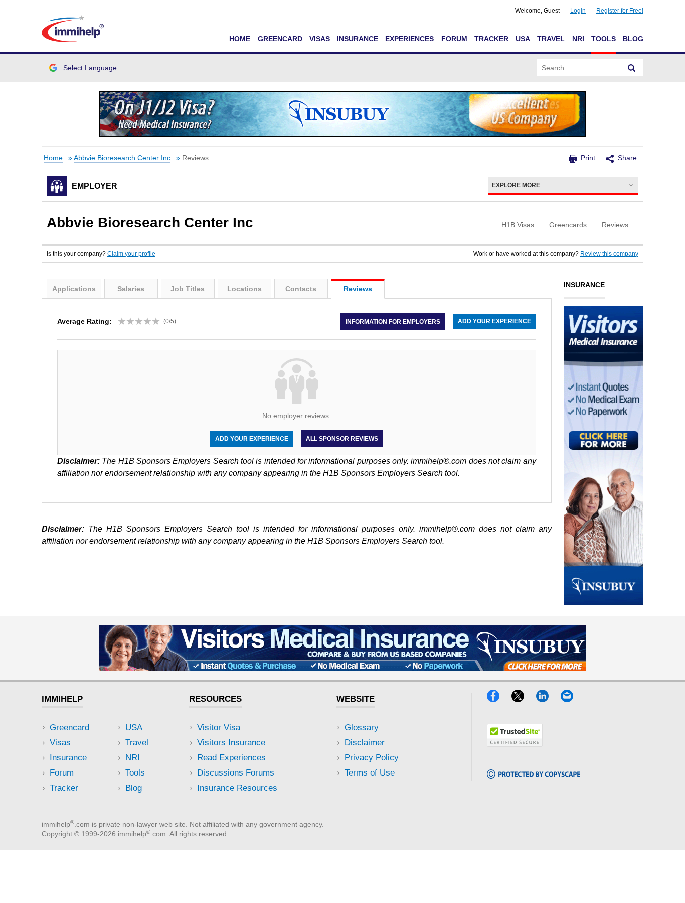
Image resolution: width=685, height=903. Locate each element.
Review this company (609, 253)
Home (239, 39)
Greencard (280, 39)
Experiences (409, 39)
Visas (319, 39)
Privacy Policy (372, 757)
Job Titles (187, 289)
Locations (244, 289)
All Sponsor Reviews (342, 438)
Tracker (491, 39)
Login (578, 10)
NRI (578, 39)
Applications (74, 289)
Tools (603, 39)
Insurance (357, 39)
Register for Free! (619, 10)
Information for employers (393, 321)
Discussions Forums (235, 773)
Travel (551, 39)
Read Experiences (231, 757)
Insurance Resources (237, 788)
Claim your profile (131, 253)
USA (523, 39)
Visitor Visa (218, 727)
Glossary (362, 727)
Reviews (358, 289)
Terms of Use (370, 773)
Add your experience (494, 321)
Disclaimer (365, 742)
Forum (454, 39)
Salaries (130, 289)
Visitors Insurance (231, 742)
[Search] (632, 67)
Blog (633, 39)
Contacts (300, 289)
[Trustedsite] (515, 743)
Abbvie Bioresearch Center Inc (122, 158)
